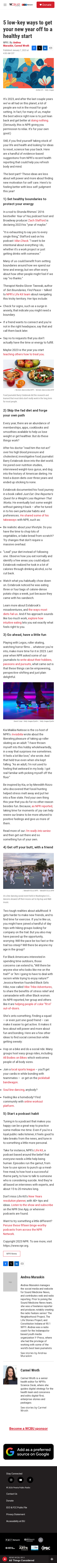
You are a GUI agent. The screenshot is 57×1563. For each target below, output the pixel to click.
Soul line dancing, (14, 1089)
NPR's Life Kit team (18, 294)
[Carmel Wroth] (10, 1374)
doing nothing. (40, 120)
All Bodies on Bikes (15, 1057)
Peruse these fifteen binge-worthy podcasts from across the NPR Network (24, 1230)
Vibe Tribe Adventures (38, 987)
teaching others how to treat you (23, 354)
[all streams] (53, 1559)
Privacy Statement (15, 1514)
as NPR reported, (42, 806)
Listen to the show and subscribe (32, 1205)
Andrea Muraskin (12, 44)
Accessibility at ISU (15, 1521)
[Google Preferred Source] (28, 1452)
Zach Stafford (37, 220)
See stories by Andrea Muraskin (34, 1354)
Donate (46, 4)
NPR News (11, 1253)
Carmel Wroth (21, 45)
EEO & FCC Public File (16, 1507)
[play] (5, 1559)
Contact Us (11, 1494)
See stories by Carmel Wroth (33, 1409)
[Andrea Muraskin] (10, 1282)
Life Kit (38, 1150)
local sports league (23, 1069)
